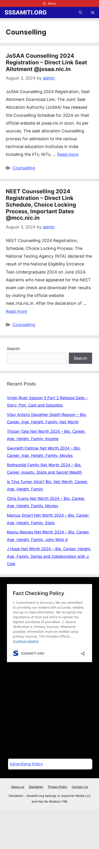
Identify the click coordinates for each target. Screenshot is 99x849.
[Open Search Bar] (80, 12)
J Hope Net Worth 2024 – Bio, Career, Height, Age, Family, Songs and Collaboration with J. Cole (49, 556)
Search (13, 348)
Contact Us (80, 787)
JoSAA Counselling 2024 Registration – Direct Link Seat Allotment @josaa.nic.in (46, 62)
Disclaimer (36, 787)
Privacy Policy (57, 787)
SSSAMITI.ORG (26, 12)
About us (17, 787)
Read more (67, 154)
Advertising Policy (26, 764)
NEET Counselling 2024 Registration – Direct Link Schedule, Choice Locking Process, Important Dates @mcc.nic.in (41, 204)
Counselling (23, 167)
